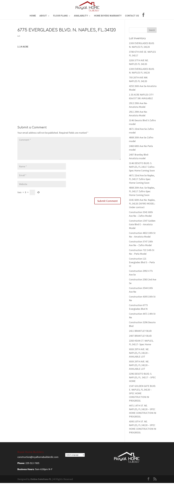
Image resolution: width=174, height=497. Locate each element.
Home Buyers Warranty (108, 16)
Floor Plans (60, 16)
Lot (18, 36)
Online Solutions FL (40, 479)
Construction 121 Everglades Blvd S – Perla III (142, 262)
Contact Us (132, 16)
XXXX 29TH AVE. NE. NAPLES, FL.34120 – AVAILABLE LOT (139, 353)
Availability (81, 16)
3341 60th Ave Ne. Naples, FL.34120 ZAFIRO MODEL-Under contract (142, 203)
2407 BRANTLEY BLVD (140, 335)
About (43, 16)
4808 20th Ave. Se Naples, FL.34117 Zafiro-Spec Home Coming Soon (142, 191)
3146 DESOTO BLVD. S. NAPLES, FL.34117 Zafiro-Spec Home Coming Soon (142, 167)
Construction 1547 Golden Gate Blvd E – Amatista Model (142, 224)
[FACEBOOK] (143, 16)
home (33, 16)
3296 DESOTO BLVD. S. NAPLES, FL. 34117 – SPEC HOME (142, 377)
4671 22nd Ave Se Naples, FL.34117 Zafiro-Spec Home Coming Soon (142, 179)
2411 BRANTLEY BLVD (140, 330)
